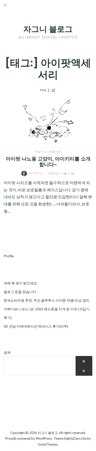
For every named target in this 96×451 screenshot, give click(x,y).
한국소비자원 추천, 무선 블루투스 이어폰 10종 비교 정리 (46, 300)
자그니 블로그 (48, 29)
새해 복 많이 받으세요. (21, 283)
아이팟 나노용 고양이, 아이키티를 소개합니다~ (48, 161)
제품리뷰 (55, 151)
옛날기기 (41, 151)
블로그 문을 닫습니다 (20, 292)
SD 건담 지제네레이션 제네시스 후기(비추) (36, 326)
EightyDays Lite (75, 438)
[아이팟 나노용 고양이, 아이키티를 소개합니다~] (48, 115)
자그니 (36, 173)
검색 (7, 352)
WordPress (44, 438)
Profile (9, 256)
